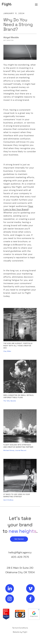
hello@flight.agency (20, 552)
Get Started (19, 539)
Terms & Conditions (20, 628)
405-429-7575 (20, 557)
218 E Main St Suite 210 (20, 567)
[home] (6, 4)
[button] (36, 4)
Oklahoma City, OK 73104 (20, 572)
